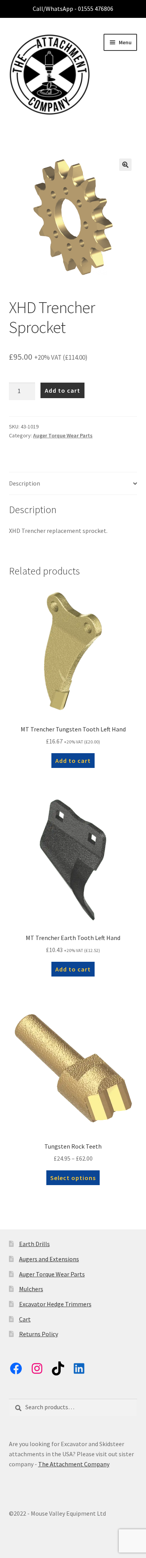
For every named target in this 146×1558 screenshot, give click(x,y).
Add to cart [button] (73, 760)
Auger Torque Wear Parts (63, 435)
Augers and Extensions (49, 1259)
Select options (73, 1178)
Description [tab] (24, 483)
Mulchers (31, 1289)
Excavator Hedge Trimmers (55, 1304)
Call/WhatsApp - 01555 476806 (73, 8)
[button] (125, 164)
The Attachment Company (73, 1464)
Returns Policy (38, 1334)
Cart (25, 1319)
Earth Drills (34, 1244)
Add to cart (62, 390)
